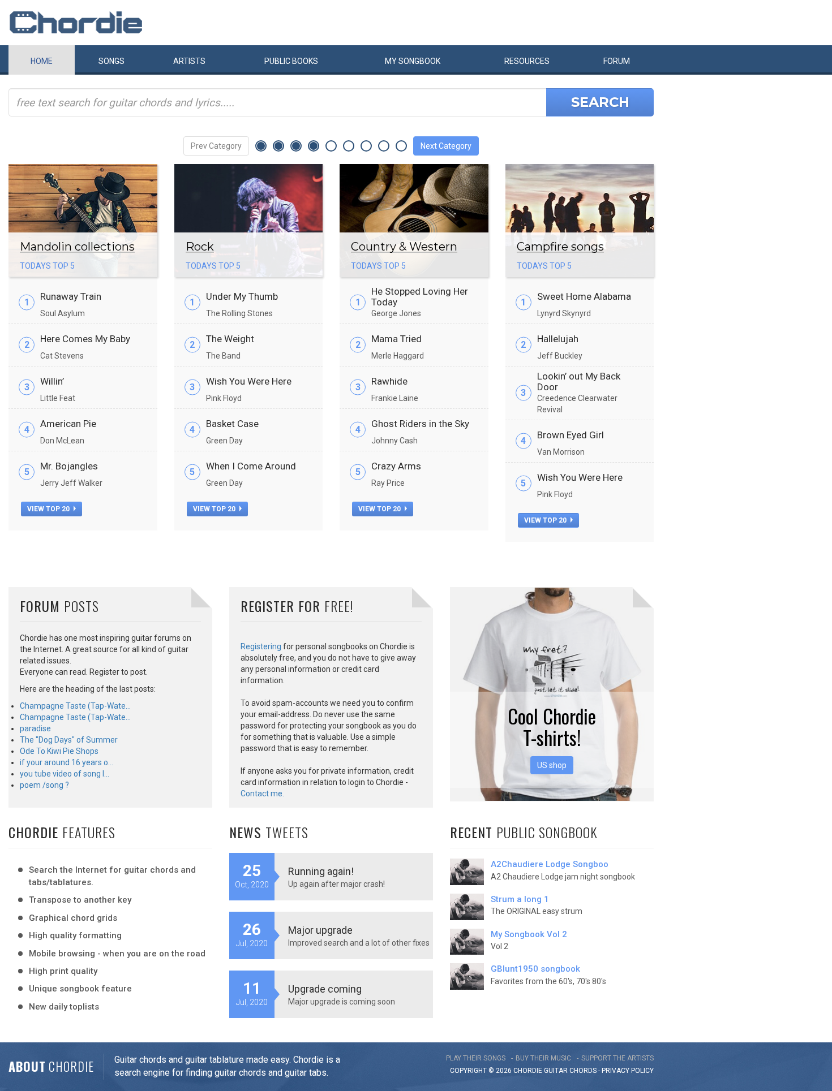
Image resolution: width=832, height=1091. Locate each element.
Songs (111, 61)
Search (600, 102)
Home (42, 61)
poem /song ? (44, 785)
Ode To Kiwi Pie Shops (59, 751)
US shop (552, 765)
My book (412, 61)
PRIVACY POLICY (628, 1071)
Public (291, 61)
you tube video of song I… (64, 773)
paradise (35, 728)
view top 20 (49, 509)
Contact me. (262, 793)
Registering (261, 646)
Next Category (446, 145)
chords (583, 1071)
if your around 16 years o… (66, 762)
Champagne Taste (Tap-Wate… (75, 705)
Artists (189, 61)
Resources (527, 61)
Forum (616, 61)
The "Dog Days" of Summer (69, 739)
